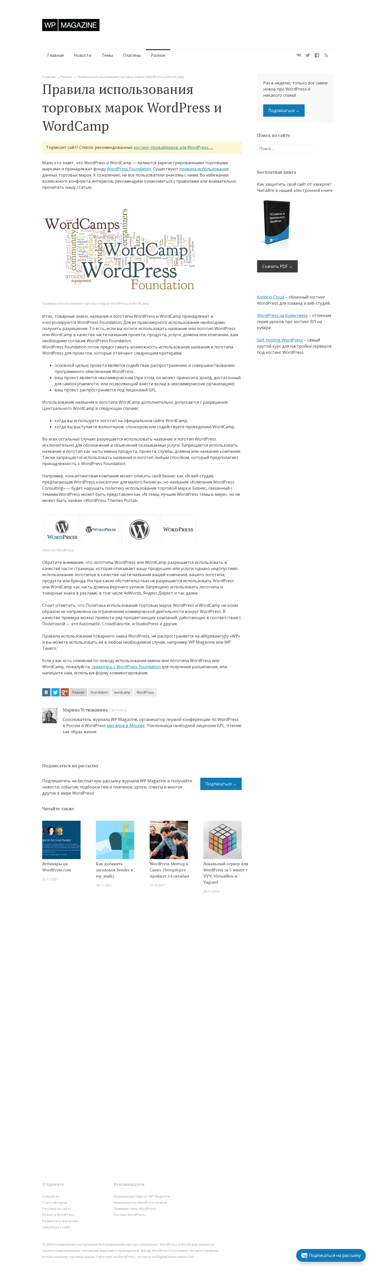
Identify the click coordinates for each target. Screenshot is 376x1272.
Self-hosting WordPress (280, 340)
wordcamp (122, 692)
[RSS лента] (326, 55)
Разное (158, 55)
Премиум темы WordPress (135, 1208)
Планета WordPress (58, 1214)
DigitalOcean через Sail (175, 1256)
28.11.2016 (211, 891)
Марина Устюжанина (85, 710)
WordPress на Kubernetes (282, 315)
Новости (82, 55)
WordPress (145, 692)
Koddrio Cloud (270, 297)
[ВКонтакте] (46, 692)
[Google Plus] (65, 692)
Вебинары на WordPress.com (56, 867)
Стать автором (54, 1202)
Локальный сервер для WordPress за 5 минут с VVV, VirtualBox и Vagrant (225, 873)
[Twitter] (307, 55)
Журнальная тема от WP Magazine (142, 1196)
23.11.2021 (50, 879)
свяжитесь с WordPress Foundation (126, 667)
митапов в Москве (126, 725)
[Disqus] (142, 971)
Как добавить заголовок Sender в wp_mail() (114, 870)
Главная (55, 55)
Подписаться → (221, 784)
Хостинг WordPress (129, 1214)
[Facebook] (317, 55)
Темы (107, 55)
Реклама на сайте (56, 1208)
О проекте (50, 1196)
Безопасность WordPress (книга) (140, 1202)
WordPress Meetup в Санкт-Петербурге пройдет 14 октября (169, 870)
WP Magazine (70, 25)
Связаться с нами (56, 1227)
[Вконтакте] (298, 55)
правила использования (203, 169)
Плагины (132, 55)
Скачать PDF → (277, 266)
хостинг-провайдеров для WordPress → (174, 147)
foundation (99, 692)
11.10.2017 (157, 885)
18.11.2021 (104, 885)
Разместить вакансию (60, 1221)
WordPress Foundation (129, 169)
